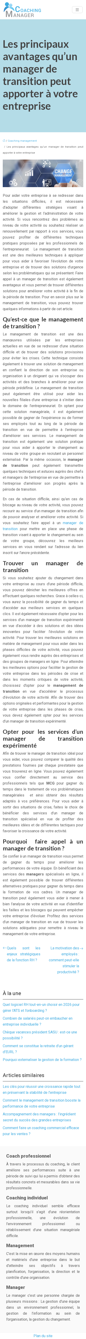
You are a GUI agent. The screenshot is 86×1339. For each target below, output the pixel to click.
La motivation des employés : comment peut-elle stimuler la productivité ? (64, 960)
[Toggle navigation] (77, 9)
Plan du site (43, 1336)
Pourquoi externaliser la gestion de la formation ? (42, 1060)
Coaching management (22, 140)
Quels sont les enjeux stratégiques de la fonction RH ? (23, 954)
